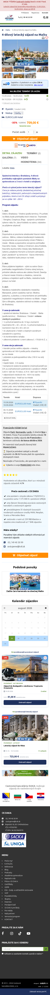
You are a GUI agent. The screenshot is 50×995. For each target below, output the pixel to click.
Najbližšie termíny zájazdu (25, 91)
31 (5, 643)
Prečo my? (8, 861)
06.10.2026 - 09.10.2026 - (14, 99)
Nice (43, 432)
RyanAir (15, 109)
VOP (6, 893)
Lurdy (29, 432)
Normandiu (21, 432)
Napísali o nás (10, 878)
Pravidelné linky (10, 896)
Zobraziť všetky (23, 2)
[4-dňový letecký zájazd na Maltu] (25, 53)
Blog (6, 870)
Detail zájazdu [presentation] (12, 153)
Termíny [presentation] (34, 153)
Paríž (12, 432)
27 (25, 638)
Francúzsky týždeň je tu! (15, 427)
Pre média (8, 911)
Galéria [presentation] (9, 157)
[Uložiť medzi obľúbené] (46, 38)
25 (12, 638)
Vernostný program (12, 916)
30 (45, 638)
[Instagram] (11, 934)
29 (38, 638)
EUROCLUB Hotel (14, 117)
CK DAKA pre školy (11, 908)
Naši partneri (9, 913)
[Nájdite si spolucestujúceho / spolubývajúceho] (25, 773)
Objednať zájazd (27, 138)
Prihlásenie (25, 13)
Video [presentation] (24, 157)
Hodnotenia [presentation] (31, 161)
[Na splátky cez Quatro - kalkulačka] (25, 145)
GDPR (6, 887)
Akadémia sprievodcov (13, 875)
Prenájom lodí (10, 905)
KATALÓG (8, 864)
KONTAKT (8, 919)
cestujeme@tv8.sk (16, 546)
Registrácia (36, 13)
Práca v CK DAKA (11, 881)
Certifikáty (8, 884)
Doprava (7, 902)
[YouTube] (28, 934)
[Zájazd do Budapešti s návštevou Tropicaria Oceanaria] (25, 668)
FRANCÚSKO (25, 465)
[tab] (14, 153)
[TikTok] (19, 935)
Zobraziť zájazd (25, 702)
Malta (8, 30)
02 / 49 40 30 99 (26, 17)
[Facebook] (3, 934)
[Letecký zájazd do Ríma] (25, 728)
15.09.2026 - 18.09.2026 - (14, 96)
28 (31, 638)
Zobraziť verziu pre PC (38, 992)
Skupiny (7, 899)
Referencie (8, 867)
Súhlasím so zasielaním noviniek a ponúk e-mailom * (23, 954)
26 (18, 638)
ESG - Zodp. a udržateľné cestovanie (18, 890)
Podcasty (8, 872)
